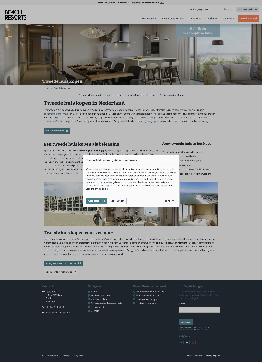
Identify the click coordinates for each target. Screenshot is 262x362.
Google (103, 185)
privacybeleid (92, 185)
